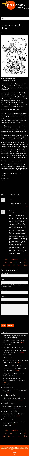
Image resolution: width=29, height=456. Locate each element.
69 (9, 265)
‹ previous (15, 259)
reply (27, 206)
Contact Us (14, 452)
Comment (4, 303)
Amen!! (11, 199)
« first (6, 259)
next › (19, 265)
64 (11, 262)
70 (13, 265)
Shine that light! (12, 210)
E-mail (3, 279)
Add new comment (5, 188)
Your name (4, 273)
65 (15, 262)
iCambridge (16, 449)
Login (14, 454)
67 (25, 262)
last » (26, 265)
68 (4, 265)
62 (25, 259)
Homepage (4, 290)
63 (6, 262)
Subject (3, 296)
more (22, 342)
